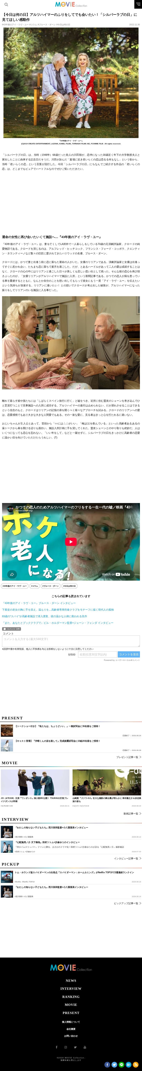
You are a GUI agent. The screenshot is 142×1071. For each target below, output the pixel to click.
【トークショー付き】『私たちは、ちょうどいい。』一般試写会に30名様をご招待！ (57, 726)
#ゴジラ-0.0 (84, 806)
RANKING (71, 997)
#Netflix (18, 882)
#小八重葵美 (28, 896)
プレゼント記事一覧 (127, 757)
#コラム (33, 24)
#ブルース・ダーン (47, 24)
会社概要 (71, 1029)
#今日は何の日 (63, 24)
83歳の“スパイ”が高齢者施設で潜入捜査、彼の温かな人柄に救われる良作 (44, 616)
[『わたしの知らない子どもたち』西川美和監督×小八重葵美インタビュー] (7, 891)
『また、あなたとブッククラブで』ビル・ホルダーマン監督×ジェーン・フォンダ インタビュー (57, 622)
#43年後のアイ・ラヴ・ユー (15, 24)
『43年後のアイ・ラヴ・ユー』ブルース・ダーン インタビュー (39, 603)
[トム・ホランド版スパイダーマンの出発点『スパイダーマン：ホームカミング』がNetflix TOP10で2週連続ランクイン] (7, 877)
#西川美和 (19, 896)
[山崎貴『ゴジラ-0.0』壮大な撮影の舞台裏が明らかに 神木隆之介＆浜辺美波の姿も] (107, 782)
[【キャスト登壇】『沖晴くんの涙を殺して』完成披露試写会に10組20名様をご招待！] (7, 745)
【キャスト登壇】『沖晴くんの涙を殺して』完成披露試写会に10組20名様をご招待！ (58, 741)
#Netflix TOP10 (28, 882)
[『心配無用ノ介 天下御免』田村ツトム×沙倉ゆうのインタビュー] (7, 847)
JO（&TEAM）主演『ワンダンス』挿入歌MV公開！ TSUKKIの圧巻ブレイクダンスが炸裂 (34, 800)
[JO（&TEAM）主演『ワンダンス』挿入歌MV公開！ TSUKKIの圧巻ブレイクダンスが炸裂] (35, 782)
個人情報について (71, 1022)
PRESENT (71, 1013)
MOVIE (71, 1005)
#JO (11, 806)
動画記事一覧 (131, 813)
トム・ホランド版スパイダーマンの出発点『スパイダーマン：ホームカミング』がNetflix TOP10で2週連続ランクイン (74, 872)
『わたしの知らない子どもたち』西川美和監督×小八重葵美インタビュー (51, 887)
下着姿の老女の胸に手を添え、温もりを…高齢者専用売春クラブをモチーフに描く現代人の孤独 (58, 609)
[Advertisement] (71, 203)
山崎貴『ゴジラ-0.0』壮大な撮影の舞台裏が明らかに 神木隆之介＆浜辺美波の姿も (107, 800)
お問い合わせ (71, 1036)
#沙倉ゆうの (30, 852)
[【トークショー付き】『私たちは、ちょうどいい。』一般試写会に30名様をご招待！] (7, 731)
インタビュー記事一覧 (126, 858)
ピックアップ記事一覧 (126, 903)
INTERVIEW (71, 988)
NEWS (71, 980)
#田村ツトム (19, 852)
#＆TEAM (4, 806)
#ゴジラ (76, 806)
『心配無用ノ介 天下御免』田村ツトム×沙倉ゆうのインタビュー (47, 842)
